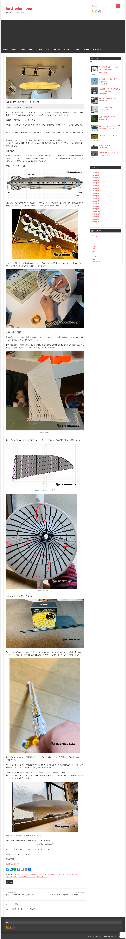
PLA (59, 874)
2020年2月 (96, 206)
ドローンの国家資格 (106, 108)
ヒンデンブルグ (23, 877)
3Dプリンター (25, 874)
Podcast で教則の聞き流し (108, 98)
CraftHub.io (27, 849)
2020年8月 (96, 191)
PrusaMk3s (97, 50)
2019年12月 (96, 211)
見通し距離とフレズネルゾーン (109, 117)
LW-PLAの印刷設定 (12, 864)
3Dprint (86, 50)
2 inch (14, 50)
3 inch (23, 50)
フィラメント (73, 874)
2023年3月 (96, 180)
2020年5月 (96, 198)
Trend (77, 50)
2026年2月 (96, 172)
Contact (120, 936)
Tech (47, 50)
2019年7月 (96, 222)
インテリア (31, 877)
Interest (57, 50)
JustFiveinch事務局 (110, 936)
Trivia (40, 50)
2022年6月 (96, 183)
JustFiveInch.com (19, 8)
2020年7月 (96, 193)
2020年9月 (96, 188)
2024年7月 (96, 175)
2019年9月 (96, 216)
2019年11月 (96, 214)
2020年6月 (96, 196)
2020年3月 (96, 203)
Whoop (5, 50)
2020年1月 (96, 209)
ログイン (25, 909)
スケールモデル (44, 874)
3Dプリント (64, 874)
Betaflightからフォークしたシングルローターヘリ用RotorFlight (109, 69)
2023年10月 (96, 178)
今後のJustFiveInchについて (108, 145)
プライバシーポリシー (94, 936)
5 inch (31, 50)
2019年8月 (96, 219)
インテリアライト (41, 877)
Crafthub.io (53, 874)
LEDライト (17, 874)
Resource (67, 50)
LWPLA (15, 877)
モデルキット (34, 874)
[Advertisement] (63, 33)
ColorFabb (9, 877)
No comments (28, 107)
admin (20, 107)
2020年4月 (96, 201)
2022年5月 (96, 185)
